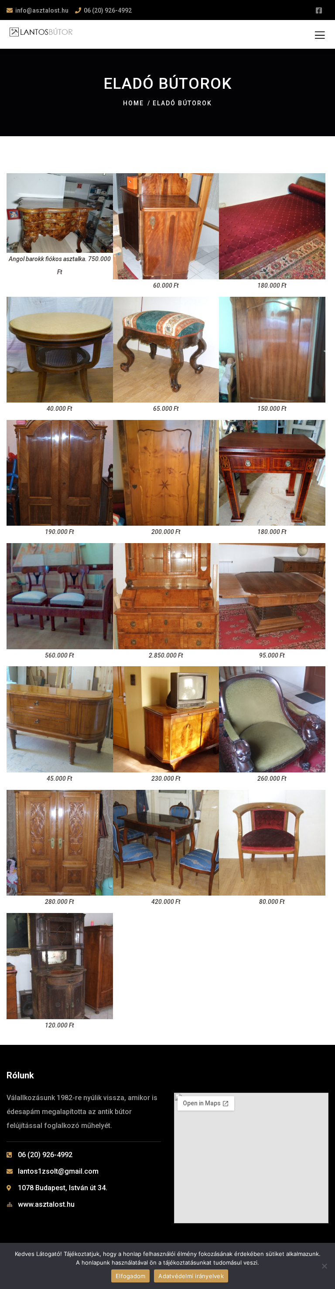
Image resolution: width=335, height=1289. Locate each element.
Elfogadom (130, 1275)
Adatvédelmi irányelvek (191, 1275)
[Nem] (324, 1266)
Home (133, 103)
